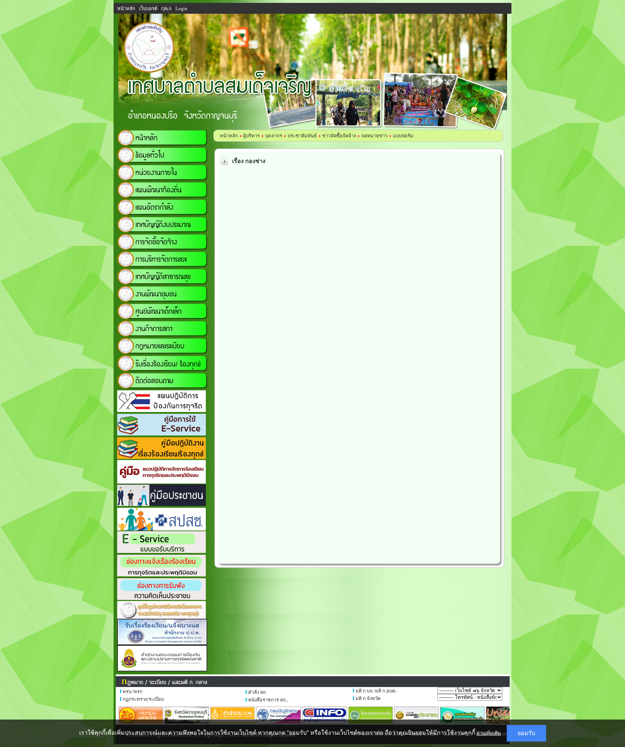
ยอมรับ (526, 733)
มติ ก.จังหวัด (368, 698)
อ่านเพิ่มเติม (489, 733)
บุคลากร (273, 135)
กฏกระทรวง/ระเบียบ (143, 699)
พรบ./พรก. (133, 691)
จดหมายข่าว (374, 135)
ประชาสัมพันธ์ (302, 135)
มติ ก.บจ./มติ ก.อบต (375, 691)
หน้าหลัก (229, 135)
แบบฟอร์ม (403, 135)
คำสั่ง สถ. (257, 692)
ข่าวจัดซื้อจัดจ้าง (339, 135)
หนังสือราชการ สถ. (267, 700)
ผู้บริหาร (251, 135)
